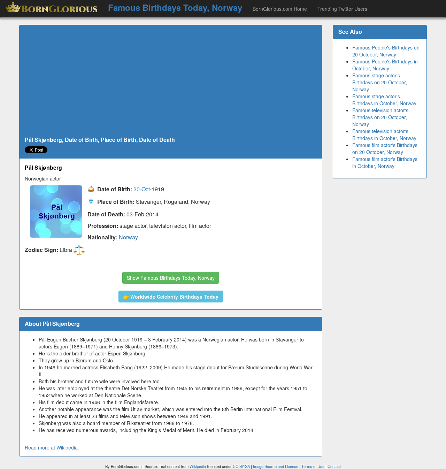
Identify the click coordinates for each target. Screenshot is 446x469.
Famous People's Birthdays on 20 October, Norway (386, 51)
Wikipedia (198, 466)
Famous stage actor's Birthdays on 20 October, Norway (379, 82)
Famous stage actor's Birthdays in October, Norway (384, 100)
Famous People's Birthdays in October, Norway (385, 65)
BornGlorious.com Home (280, 8)
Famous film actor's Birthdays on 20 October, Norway (384, 148)
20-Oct (141, 189)
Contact (334, 466)
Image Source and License (275, 466)
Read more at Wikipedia (51, 447)
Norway (128, 237)
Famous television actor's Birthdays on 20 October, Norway (380, 117)
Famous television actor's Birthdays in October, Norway (384, 134)
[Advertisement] (171, 81)
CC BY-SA (241, 466)
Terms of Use (313, 466)
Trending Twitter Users (342, 8)
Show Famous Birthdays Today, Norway (171, 277)
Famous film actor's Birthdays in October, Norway (384, 162)
